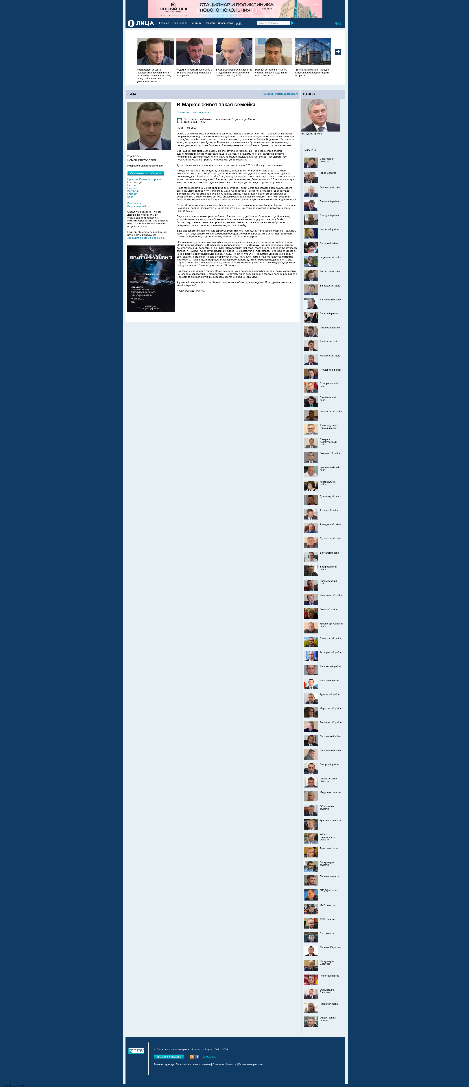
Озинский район (328, 609)
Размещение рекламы (250, 1064)
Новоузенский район (331, 411)
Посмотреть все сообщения (193, 112)
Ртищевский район (330, 370)
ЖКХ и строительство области (328, 837)
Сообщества (225, 22)
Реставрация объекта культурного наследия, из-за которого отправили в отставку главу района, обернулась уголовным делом (154, 76)
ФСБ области (327, 919)
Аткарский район (329, 510)
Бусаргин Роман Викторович (280, 94)
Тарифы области (329, 848)
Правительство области (328, 780)
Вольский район (329, 313)
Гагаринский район (330, 453)
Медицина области (330, 792)
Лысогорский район (330, 638)
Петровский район (330, 327)
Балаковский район (330, 285)
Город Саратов (328, 173)
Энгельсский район (330, 271)
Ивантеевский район (331, 595)
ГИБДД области (328, 890)
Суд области (327, 933)
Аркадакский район (330, 524)
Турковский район (329, 694)
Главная (164, 22)
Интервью (133, 190)
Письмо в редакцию (169, 1056)
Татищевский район (330, 652)
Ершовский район (329, 341)
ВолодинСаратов (311, 133)
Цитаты (131, 185)
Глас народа (179, 22)
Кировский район (329, 229)
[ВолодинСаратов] (320, 130)
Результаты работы (138, 206)
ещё (238, 22)
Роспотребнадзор (329, 976)
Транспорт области (330, 820)
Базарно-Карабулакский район (328, 442)
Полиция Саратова (330, 947)
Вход (338, 22)
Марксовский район (330, 708)
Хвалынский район (330, 666)
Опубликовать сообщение (145, 173)
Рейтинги (196, 22)
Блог (130, 196)
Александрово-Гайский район (328, 426)
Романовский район (330, 722)
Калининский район (330, 355)
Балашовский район (331, 299)
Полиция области (329, 876)
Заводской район (329, 215)
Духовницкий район (330, 496)
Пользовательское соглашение (193, 1064)
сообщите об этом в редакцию (145, 237)
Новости (210, 22)
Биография (134, 203)
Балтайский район (330, 553)
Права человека (329, 1004)
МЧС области (327, 905)
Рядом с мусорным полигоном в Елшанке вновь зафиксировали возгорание (194, 73)
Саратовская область (327, 160)
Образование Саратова (327, 991)
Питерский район (329, 764)
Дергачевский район (331, 538)
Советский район (329, 680)
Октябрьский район (330, 187)
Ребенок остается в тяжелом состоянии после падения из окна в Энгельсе (271, 73)
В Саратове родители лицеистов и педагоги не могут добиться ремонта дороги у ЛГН (234, 73)
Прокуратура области (327, 863)
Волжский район (329, 243)
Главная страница (164, 1064)
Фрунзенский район (330, 257)
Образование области (327, 807)
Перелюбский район (331, 750)
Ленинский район (329, 201)
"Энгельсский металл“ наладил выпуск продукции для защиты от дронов (312, 73)
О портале (218, 1064)
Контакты (231, 1064)
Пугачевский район (330, 736)
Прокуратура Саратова (327, 962)
